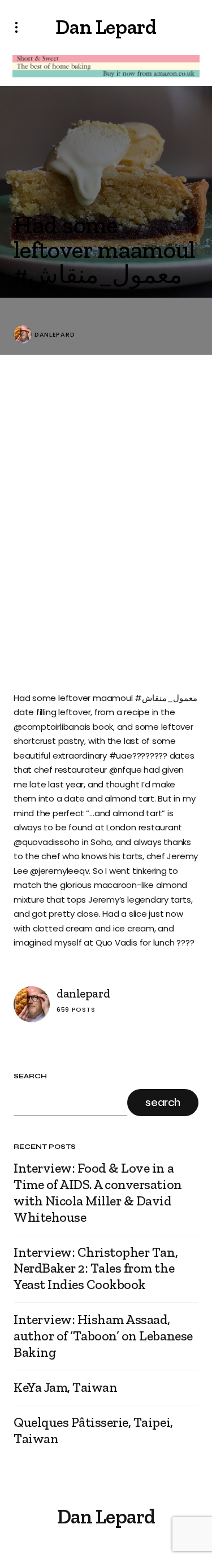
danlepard (54, 335)
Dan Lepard (105, 27)
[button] (20, 27)
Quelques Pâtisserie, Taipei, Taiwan (93, 1430)
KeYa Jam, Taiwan (65, 1387)
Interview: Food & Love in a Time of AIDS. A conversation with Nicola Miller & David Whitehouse (98, 1192)
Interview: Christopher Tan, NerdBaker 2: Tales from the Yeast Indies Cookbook (96, 1268)
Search (30, 1076)
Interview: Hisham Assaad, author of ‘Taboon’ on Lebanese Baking (103, 1336)
